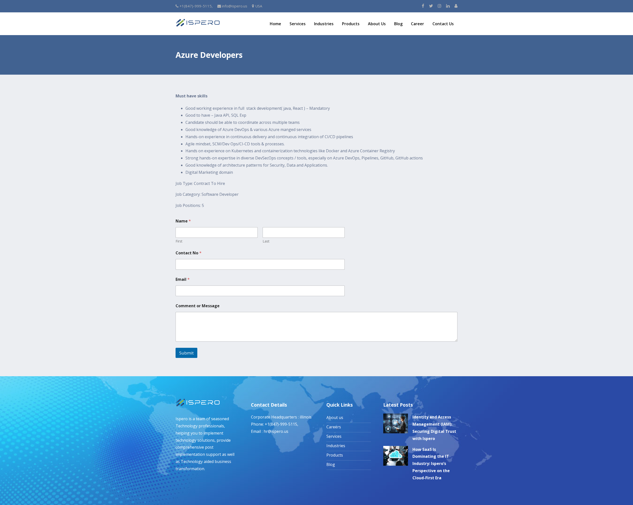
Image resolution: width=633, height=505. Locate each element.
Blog (398, 23)
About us (334, 417)
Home (275, 23)
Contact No (189, 253)
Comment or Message (198, 306)
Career (417, 23)
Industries (324, 23)
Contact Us (443, 23)
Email (183, 279)
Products (351, 23)
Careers (333, 427)
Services (298, 23)
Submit (186, 353)
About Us (377, 23)
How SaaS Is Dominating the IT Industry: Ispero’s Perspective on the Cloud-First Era (431, 464)
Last (266, 241)
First (179, 241)
